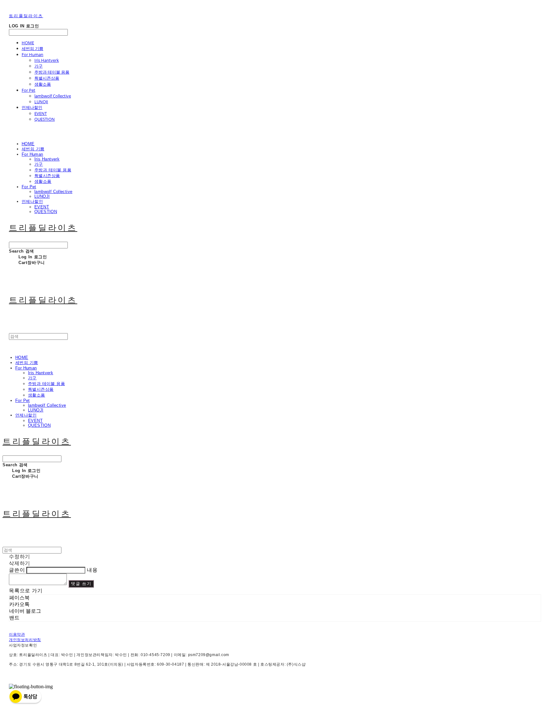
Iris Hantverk (46, 60)
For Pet (28, 90)
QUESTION (44, 119)
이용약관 (17, 634)
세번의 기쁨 (32, 48)
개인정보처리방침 (25, 640)
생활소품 (42, 84)
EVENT (40, 113)
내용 (92, 570)
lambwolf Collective (52, 96)
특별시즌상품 (46, 78)
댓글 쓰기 (81, 583)
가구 (38, 66)
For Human (32, 54)
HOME (28, 43)
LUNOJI (41, 101)
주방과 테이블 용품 (51, 72)
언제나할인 (32, 107)
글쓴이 (17, 570)
